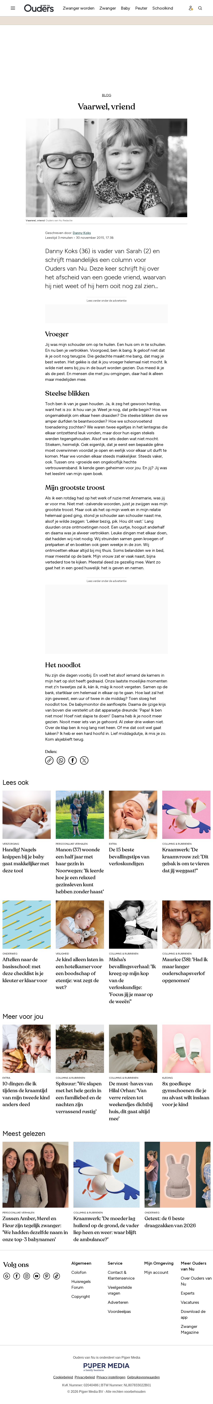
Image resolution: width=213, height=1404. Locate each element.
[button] (111, 1377)
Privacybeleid (85, 1377)
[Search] (200, 8)
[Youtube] (36, 1276)
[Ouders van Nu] (39, 8)
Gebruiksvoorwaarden (143, 1377)
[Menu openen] (13, 8)
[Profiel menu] (191, 8)
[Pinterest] (46, 1276)
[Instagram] (26, 1276)
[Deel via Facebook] (72, 760)
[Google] (6, 1276)
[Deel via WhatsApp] (61, 760)
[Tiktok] (56, 1276)
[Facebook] (16, 1276)
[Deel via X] (84, 760)
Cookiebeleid (63, 1377)
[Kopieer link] (49, 760)
